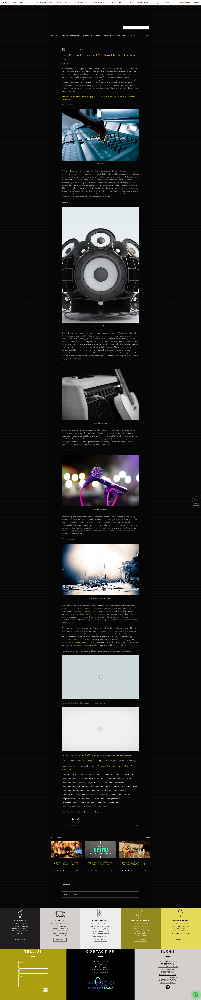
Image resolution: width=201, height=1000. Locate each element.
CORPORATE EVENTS (167, 980)
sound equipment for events (101, 786)
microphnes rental (113, 799)
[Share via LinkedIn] (73, 819)
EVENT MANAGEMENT (168, 961)
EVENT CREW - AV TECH (168, 967)
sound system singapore (112, 774)
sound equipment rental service (112, 782)
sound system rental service (91, 774)
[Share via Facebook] (63, 819)
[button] (43, 3)
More (133, 35)
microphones (99, 799)
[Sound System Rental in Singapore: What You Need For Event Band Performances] (134, 849)
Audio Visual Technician (70, 35)
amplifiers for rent (84, 799)
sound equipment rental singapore (119, 778)
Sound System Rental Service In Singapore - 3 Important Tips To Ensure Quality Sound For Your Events (100, 863)
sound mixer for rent (88, 795)
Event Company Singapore (93, 812)
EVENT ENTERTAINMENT (168, 977)
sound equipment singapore (73, 790)
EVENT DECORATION (167, 975)
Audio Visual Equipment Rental (115, 35)
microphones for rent (70, 803)
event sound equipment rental (108, 803)
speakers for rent (115, 795)
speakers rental (130, 774)
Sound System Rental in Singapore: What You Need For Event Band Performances (134, 863)
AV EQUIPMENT (168, 969)
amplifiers (127, 795)
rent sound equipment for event (125, 786)
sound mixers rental (70, 795)
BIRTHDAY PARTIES (168, 983)
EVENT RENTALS (167, 972)
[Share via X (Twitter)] (68, 819)
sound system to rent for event (74, 807)
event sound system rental (88, 782)
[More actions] (138, 49)
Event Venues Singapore (91, 35)
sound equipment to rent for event (99, 790)
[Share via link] (78, 819)
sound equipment (69, 782)
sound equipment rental (71, 778)
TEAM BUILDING (168, 964)
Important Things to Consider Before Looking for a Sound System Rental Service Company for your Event (66, 863)
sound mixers (119, 790)
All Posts (54, 35)
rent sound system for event (94, 778)
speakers (102, 795)
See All (147, 837)
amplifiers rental (69, 799)
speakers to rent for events (97, 807)
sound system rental (70, 774)
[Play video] (100, 677)
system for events (88, 803)
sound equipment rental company (75, 786)
